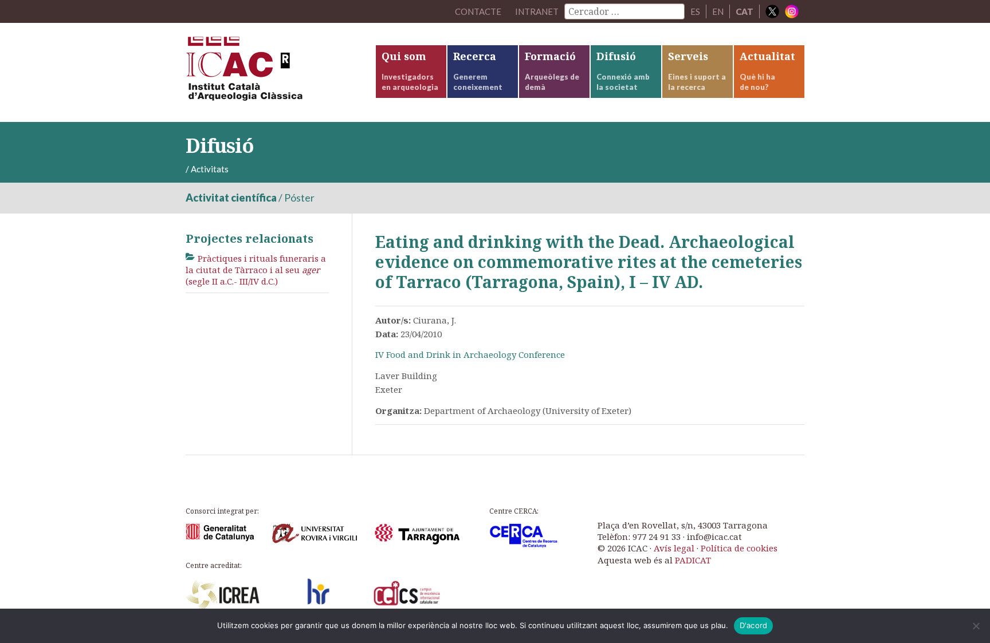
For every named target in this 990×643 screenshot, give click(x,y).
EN (718, 11)
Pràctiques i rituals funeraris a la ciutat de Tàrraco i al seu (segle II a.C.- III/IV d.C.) (256, 270)
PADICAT (693, 560)
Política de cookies (739, 548)
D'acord (754, 625)
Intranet (537, 11)
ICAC (272, 72)
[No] (975, 626)
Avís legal (674, 548)
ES (695, 11)
